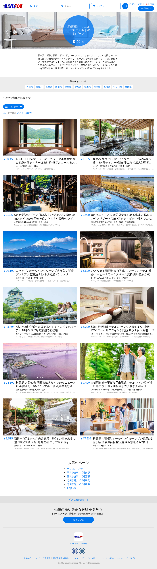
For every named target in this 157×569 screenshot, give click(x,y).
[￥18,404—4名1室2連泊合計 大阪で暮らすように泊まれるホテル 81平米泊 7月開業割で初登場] (40, 305)
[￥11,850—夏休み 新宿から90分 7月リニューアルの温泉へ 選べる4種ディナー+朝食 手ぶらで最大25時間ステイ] (117, 137)
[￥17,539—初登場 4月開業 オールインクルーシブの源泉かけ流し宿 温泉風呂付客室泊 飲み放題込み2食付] (117, 416)
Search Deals (125, 6)
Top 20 (71, 488)
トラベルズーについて (30, 558)
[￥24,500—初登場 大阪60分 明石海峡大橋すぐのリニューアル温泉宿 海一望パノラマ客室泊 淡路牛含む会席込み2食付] (40, 361)
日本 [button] (151, 4)
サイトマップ (122, 558)
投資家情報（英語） (61, 558)
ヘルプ (75, 558)
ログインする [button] (135, 4)
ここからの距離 (24, 112)
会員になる (78, 519)
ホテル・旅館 (75, 469)
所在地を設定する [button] (79, 499)
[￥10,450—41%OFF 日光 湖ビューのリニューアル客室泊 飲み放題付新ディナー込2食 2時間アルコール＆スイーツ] (40, 137)
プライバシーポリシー (90, 558)
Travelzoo (13, 6)
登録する (145, 8)
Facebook (75, 551)
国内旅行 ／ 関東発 (78, 472)
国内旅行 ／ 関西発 (78, 476)
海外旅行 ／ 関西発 (78, 484)
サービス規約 (108, 558)
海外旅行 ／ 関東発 (78, 480)
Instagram (82, 551)
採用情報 (46, 558)
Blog (133, 558)
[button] (74, 41)
